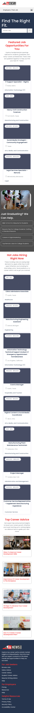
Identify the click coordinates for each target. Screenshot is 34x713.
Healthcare (9, 300)
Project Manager (17, 473)
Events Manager (17, 385)
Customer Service (11, 512)
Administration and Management (17, 481)
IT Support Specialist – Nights (17, 82)
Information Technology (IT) (15, 90)
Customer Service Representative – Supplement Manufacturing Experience (17, 503)
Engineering (9, 330)
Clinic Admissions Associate (17, 291)
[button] (31, 10)
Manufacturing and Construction (16, 120)
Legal (7, 181)
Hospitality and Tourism (13, 393)
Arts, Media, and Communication (16, 151)
